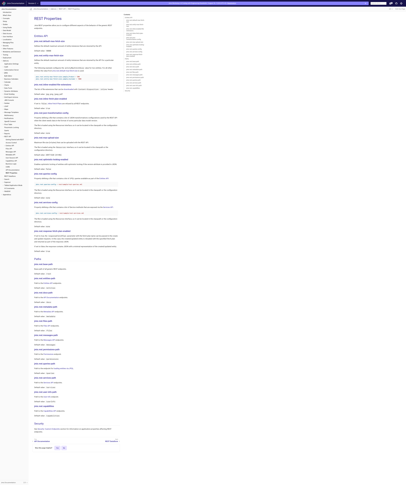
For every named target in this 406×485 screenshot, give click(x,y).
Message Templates (11, 112)
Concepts (6, 18)
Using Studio (7, 27)
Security (6, 46)
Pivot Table (8, 124)
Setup (5, 21)
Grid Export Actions (11, 97)
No (64, 448)
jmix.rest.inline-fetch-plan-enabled (134, 34)
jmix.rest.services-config (134, 52)
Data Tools (8, 88)
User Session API (12, 158)
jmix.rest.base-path (132, 61)
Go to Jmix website (401, 3)
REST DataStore (10, 176)
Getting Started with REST (15, 140)
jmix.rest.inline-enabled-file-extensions (135, 29)
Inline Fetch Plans (55, 104)
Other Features (8, 49)
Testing (5, 55)
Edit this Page (400, 9)
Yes (57, 448)
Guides (5, 24)
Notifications (9, 118)
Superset (7, 182)
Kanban (7, 103)
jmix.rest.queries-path (133, 80)
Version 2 (32, 3)
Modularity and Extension (12, 52)
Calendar (7, 82)
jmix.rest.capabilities (133, 88)
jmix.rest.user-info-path (134, 85)
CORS (8, 167)
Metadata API (10, 155)
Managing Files (8, 43)
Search (6, 179)
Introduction (7, 12)
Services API (108, 207)
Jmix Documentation (15, 3)
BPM (6, 73)
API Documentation (12, 170)
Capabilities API (11, 161)
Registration (231, 3)
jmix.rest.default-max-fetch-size (135, 21)
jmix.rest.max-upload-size (134, 42)
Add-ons (6, 61)
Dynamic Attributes (11, 91)
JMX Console (9, 100)
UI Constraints (9, 188)
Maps (6, 109)
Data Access (7, 33)
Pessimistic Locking (11, 127)
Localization (7, 40)
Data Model (7, 30)
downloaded (69, 89)
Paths (127, 59)
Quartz (6, 130)
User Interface (8, 37)
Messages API (11, 152)
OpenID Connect (10, 121)
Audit (6, 67)
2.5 (390, 9)
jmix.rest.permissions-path (135, 77)
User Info (47, 397)
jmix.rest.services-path (133, 83)
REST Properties (11, 173)
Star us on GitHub (396, 3)
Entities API (10, 146)
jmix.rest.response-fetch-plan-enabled (134, 55)
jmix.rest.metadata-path (134, 69)
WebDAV (7, 191)
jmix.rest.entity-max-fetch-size (135, 25)
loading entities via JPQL (63, 368)
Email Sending (9, 94)
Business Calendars (11, 79)
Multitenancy (8, 115)
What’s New (7, 15)
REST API (7, 137)
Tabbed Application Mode (13, 185)
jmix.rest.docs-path (132, 67)
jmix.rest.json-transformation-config (133, 38)
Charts (6, 85)
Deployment (7, 58)
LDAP (6, 106)
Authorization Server (11, 70)
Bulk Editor (8, 76)
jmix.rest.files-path (132, 72)
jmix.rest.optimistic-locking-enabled (135, 45)
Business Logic (11, 164)
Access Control (11, 143)
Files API (9, 149)
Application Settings (11, 64)
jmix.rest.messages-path (134, 75)
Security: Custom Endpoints (49, 429)
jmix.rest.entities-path (133, 64)
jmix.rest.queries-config (134, 49)
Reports (7, 134)
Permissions (48, 354)
